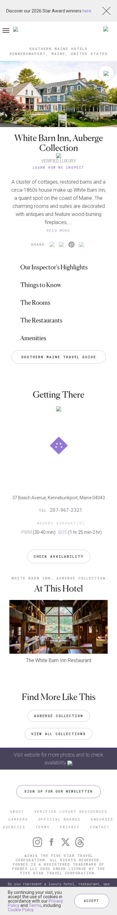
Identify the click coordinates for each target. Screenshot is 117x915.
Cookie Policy (20, 909)
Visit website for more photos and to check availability (58, 759)
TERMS (43, 827)
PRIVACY (70, 827)
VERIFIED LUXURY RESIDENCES (70, 811)
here (86, 10)
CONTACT (100, 827)
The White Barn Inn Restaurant (58, 660)
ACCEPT (92, 901)
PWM (26, 532)
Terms (35, 905)
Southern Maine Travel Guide (58, 357)
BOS (62, 532)
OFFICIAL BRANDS (59, 819)
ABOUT (17, 811)
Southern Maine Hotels (58, 48)
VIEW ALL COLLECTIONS (58, 733)
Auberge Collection (58, 715)
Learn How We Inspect (59, 168)
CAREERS (18, 819)
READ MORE (59, 230)
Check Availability (59, 556)
